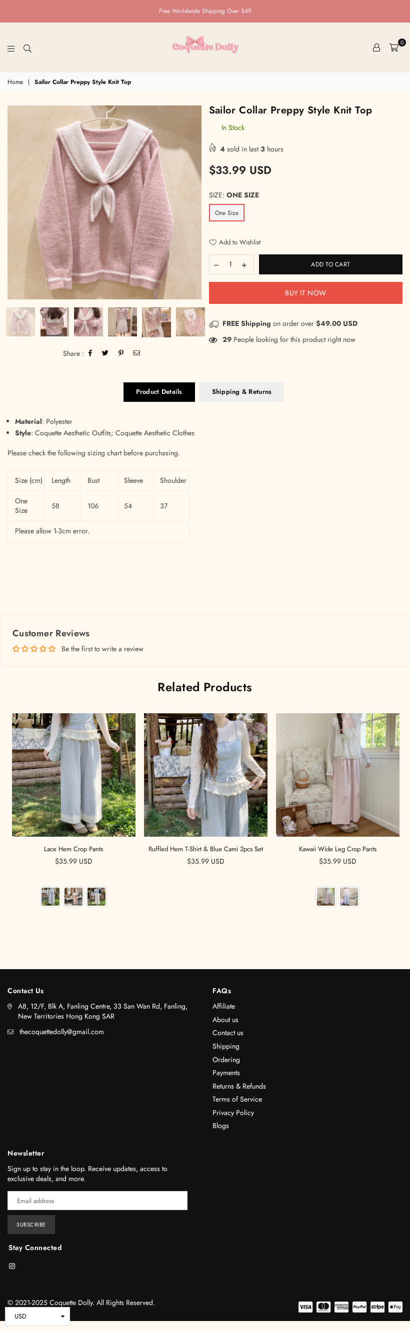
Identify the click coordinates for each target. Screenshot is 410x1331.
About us (225, 1020)
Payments (226, 1073)
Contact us (228, 1033)
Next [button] (193, 202)
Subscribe (31, 1225)
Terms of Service (237, 1099)
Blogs (220, 1126)
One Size (226, 212)
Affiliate (223, 1006)
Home (15, 82)
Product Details (159, 391)
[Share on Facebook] (90, 353)
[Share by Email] (137, 353)
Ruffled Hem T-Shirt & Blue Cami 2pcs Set (205, 849)
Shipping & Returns (242, 391)
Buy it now (305, 293)
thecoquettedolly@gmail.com (62, 1032)
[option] (105, 202)
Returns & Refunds (239, 1086)
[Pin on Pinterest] (121, 353)
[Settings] (376, 47)
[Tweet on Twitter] (106, 353)
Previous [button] (16, 202)
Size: (234, 195)
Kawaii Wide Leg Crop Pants (337, 849)
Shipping (226, 1046)
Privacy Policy (233, 1113)
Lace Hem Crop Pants (73, 849)
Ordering (226, 1060)
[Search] (27, 47)
